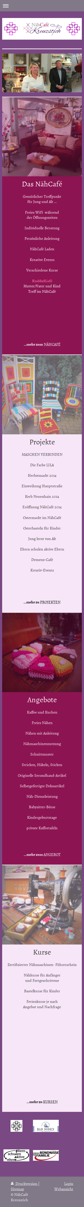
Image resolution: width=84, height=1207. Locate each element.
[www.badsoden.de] (46, 1126)
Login (68, 1183)
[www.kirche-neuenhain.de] (16, 1126)
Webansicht (63, 1189)
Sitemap (17, 1189)
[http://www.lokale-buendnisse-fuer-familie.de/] (46, 1155)
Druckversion (26, 1183)
